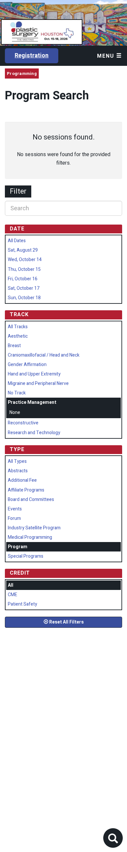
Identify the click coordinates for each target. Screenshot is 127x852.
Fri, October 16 (22, 278)
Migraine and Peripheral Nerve (38, 383)
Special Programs (25, 556)
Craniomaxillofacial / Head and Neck (43, 355)
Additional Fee (22, 480)
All (10, 585)
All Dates (17, 240)
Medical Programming (30, 537)
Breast (14, 345)
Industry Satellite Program (34, 527)
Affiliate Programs (26, 490)
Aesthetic (18, 336)
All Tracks (18, 326)
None (14, 412)
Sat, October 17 (23, 288)
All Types (17, 461)
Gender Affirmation (27, 364)
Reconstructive (23, 422)
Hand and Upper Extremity (34, 374)
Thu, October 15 (24, 269)
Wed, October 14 (25, 259)
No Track (17, 392)
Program (17, 546)
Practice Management (32, 402)
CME (12, 594)
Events (15, 509)
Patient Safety (22, 604)
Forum (14, 518)
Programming (22, 73)
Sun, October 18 (24, 297)
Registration (32, 55)
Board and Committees (31, 499)
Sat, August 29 (23, 250)
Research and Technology (34, 432)
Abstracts (18, 470)
